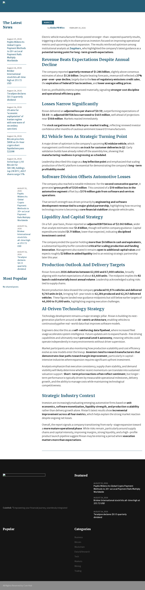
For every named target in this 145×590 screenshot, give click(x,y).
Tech (76, 556)
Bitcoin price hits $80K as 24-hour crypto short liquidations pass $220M (15, 145)
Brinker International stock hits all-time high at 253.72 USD (16, 77)
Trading (78, 571)
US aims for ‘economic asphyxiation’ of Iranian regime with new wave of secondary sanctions (16, 119)
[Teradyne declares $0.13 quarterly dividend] (9, 257)
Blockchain (79, 547)
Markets (48, 22)
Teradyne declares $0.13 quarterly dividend (16, 96)
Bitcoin (77, 542)
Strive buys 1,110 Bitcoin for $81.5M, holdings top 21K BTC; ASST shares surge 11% (16, 168)
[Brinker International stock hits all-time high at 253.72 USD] (9, 231)
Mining (77, 566)
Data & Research (82, 551)
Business (78, 537)
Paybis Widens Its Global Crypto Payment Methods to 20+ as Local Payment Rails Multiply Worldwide (16, 51)
